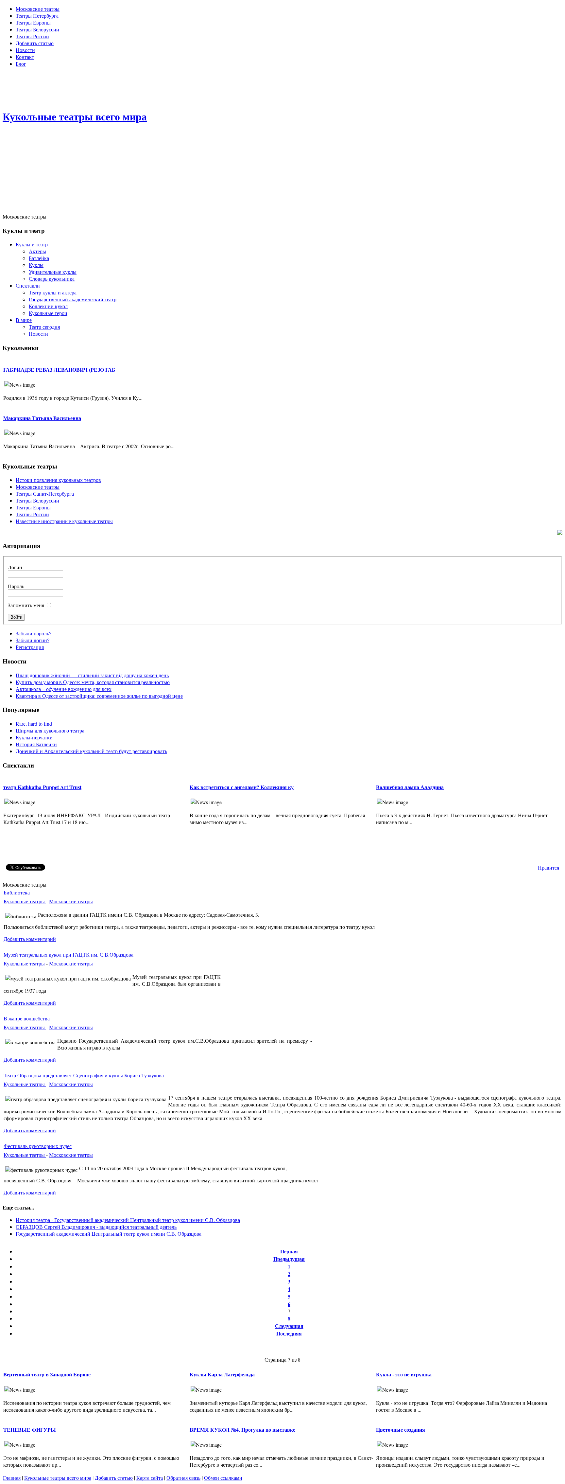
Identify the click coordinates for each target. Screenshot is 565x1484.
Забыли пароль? (33, 633)
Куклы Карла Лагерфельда (222, 1374)
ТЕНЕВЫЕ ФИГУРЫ (29, 1429)
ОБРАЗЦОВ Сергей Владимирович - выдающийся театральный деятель (96, 1226)
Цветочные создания (400, 1429)
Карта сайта (149, 1477)
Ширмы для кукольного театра (50, 730)
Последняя (289, 1333)
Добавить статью (114, 1477)
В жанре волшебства (27, 1018)
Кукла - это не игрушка (404, 1374)
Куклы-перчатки (34, 737)
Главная (12, 1477)
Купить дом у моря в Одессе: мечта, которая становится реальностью (93, 682)
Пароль (16, 586)
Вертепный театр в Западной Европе (47, 1374)
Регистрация (30, 647)
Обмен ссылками (223, 1477)
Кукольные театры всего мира (57, 1477)
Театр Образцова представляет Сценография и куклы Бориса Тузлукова (84, 1075)
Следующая (289, 1326)
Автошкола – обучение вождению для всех (63, 688)
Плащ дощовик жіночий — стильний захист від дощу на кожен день (92, 675)
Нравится (548, 867)
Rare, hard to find (34, 723)
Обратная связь (183, 1477)
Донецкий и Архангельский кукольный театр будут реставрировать (91, 751)
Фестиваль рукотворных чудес (38, 1145)
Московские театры (71, 901)
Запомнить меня (26, 605)
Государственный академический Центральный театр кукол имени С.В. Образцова (108, 1233)
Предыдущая (289, 1259)
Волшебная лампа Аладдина (410, 787)
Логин (15, 567)
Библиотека (17, 892)
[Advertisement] (282, 87)
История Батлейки (36, 744)
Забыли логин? (32, 640)
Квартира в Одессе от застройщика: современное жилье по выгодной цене (99, 695)
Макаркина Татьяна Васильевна (42, 418)
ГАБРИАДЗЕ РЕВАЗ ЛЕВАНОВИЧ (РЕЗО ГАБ (59, 369)
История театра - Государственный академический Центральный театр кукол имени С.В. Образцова (128, 1219)
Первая (289, 1251)
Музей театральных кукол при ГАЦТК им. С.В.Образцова (68, 954)
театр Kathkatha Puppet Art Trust (42, 787)
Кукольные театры (25, 901)
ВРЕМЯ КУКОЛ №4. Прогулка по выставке (242, 1429)
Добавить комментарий (30, 938)
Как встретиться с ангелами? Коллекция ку (242, 787)
